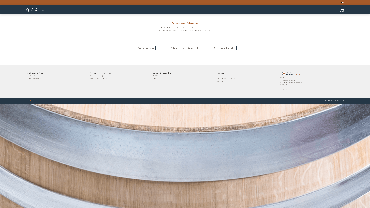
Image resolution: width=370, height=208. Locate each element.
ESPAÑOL (29, 101)
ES (339, 2)
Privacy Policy (327, 101)
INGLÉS (37, 101)
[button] (342, 10)
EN (343, 2)
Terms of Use (339, 101)
